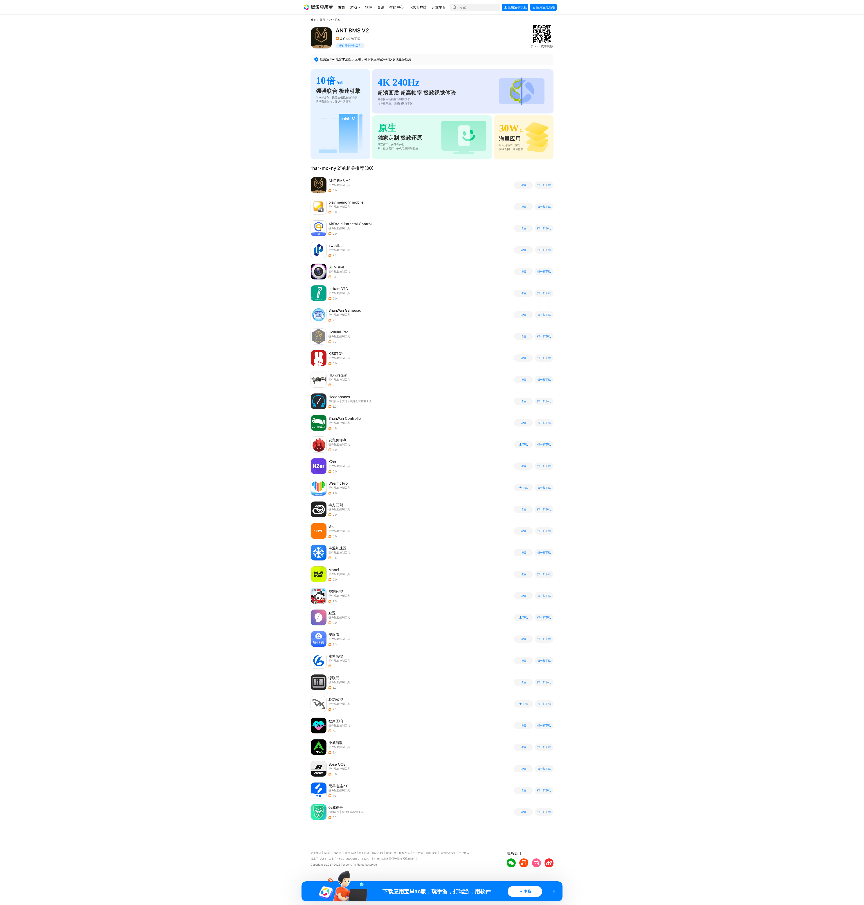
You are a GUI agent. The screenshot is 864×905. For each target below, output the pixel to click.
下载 (525, 444)
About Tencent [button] (333, 853)
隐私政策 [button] (431, 853)
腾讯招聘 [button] (377, 853)
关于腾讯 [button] (315, 853)
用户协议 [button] (464, 853)
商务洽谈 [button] (364, 853)
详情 (523, 185)
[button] (318, 7)
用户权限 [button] (418, 853)
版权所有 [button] (404, 853)
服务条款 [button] (350, 853)
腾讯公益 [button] (391, 853)
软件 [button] (322, 19)
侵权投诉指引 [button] (448, 853)
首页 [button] (313, 19)
